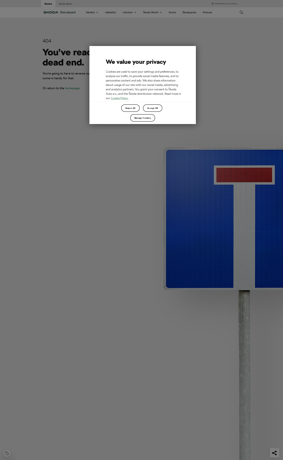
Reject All (130, 108)
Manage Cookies (142, 118)
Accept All (152, 108)
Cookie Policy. (119, 98)
